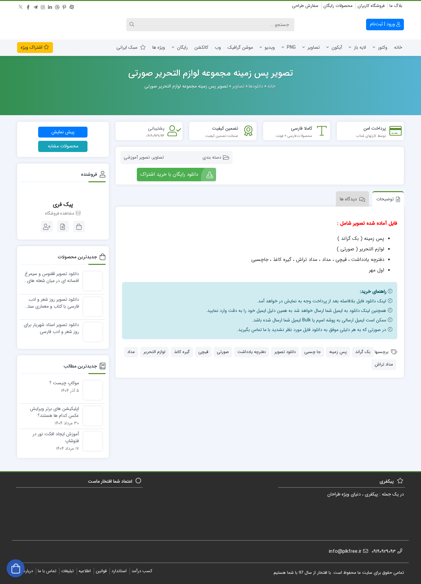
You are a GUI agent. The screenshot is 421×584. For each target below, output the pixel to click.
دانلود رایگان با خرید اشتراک (169, 174)
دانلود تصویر (285, 351)
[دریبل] (57, 6)
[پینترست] (64, 6)
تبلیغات (67, 571)
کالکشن (201, 47)
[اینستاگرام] (42, 6)
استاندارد (119, 571)
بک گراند (362, 351)
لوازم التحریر (154, 351)
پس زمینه (338, 351)
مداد (131, 351)
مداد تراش (384, 364)
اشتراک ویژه (32, 47)
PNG (291, 47)
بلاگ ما (395, 5)
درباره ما (26, 571)
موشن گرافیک (240, 47)
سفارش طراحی (305, 5)
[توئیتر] (21, 6)
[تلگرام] (35, 6)
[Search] (132, 24)
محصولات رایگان (338, 5)
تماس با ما (47, 571)
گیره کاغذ (182, 351)
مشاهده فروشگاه (60, 213)
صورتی (223, 351)
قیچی (203, 351)
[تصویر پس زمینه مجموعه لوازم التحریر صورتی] (319, 154)
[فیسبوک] (28, 6)
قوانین (101, 571)
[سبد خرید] (16, 568)
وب (218, 47)
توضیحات (385, 199)
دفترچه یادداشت (251, 351)
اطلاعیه (85, 571)
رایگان (182, 47)
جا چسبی (312, 351)
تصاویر (314, 47)
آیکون (337, 47)
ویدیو (270, 47)
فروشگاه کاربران (371, 5)
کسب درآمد (142, 571)
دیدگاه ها (348, 199)
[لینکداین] (50, 6)
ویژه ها (158, 47)
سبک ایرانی (126, 47)
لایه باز (360, 47)
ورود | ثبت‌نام (383, 24)
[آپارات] (71, 6)
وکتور (382, 47)
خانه (398, 47)
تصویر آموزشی (137, 157)
